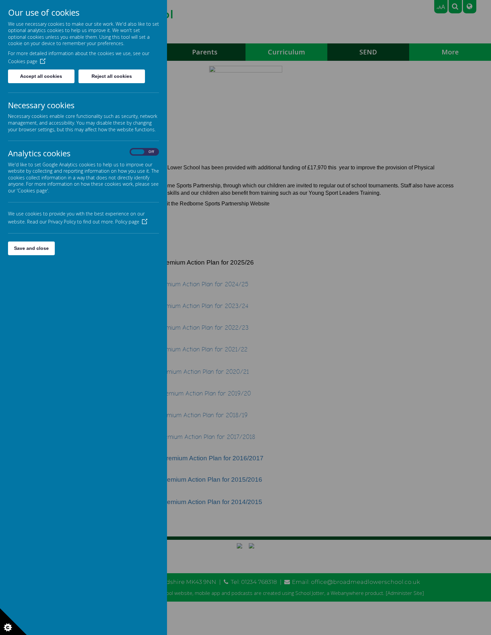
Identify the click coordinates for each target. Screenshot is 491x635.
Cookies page (22, 61)
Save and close (31, 248)
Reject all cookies (112, 76)
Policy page (127, 221)
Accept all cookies (41, 76)
